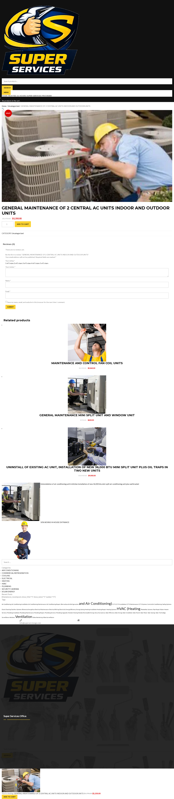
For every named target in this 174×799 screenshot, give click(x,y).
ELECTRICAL (7, 578)
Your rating (10, 261)
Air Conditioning (6, 604)
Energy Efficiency (71, 609)
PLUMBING (6, 586)
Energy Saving (80, 609)
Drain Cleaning (6, 609)
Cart (4, 759)
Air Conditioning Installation (20, 604)
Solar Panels (136, 613)
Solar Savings (151, 613)
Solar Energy (118, 613)
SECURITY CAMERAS (10, 589)
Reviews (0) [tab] (9, 244)
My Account (6, 742)
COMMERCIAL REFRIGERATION (15, 573)
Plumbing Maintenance (27, 613)
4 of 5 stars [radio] (35, 263)
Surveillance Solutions (8, 617)
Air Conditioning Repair (53, 604)
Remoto (80, 613)
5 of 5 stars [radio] (44, 263)
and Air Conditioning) (95, 603)
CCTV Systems (143, 604)
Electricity (62, 609)
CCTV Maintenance (132, 604)
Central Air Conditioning (154, 604)
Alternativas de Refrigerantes (70, 604)
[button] (3, 109)
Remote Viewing (73, 613)
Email (7, 291)
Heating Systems (111, 609)
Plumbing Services (50, 613)
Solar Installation (128, 613)
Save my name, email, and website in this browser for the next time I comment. (36, 302)
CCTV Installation (121, 604)
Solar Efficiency (110, 613)
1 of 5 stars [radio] (9, 263)
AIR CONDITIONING (10, 570)
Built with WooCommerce (21, 740)
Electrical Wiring (54, 609)
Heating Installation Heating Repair (95, 609)
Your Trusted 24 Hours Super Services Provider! (27, 96)
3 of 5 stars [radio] (27, 263)
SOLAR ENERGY (8, 591)
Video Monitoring (38, 617)
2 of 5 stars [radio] (18, 263)
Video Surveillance (48, 617)
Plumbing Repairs (39, 613)
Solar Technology (161, 613)
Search (7, 88)
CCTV (114, 604)
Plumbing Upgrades (62, 613)
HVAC (4, 584)
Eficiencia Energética (28, 609)
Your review (10, 267)
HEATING (6, 581)
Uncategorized (13, 106)
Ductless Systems (16, 609)
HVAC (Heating (128, 609)
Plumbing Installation (13, 613)
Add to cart (23, 224)
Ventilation (23, 616)
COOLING (6, 576)
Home (4, 106)
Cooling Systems (166, 604)
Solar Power (144, 613)
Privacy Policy (7, 740)
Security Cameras (100, 613)
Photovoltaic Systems (147, 609)
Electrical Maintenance (42, 609)
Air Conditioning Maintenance (37, 604)
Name (8, 281)
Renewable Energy (88, 613)
